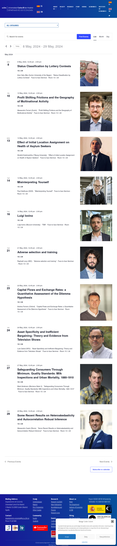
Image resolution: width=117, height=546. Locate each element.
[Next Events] (10, 46)
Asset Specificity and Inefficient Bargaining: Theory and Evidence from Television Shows (42, 335)
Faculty (35, 518)
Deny (85, 537)
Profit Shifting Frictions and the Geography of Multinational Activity (45, 99)
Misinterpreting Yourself (33, 182)
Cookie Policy (85, 542)
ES (41, 6)
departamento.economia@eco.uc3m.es (17, 518)
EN (41, 12)
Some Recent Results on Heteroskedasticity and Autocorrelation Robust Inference (45, 417)
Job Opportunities (74, 518)
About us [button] (55, 8)
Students (35, 521)
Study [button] (78, 7)
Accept (67, 537)
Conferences (54, 521)
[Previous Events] (6, 46)
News (71, 501)
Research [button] (70, 7)
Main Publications (56, 504)
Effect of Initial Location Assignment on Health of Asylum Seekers (43, 144)
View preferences (105, 537)
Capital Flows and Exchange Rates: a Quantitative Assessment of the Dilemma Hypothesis (43, 293)
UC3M (71, 510)
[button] (112, 521)
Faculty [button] (62, 7)
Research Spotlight (56, 501)
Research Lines (55, 513)
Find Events (83, 36)
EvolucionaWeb (65, 545)
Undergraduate (37, 501)
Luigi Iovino (25, 216)
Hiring (84, 7)
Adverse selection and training (37, 252)
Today (17, 46)
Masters (35, 504)
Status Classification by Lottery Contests (44, 66)
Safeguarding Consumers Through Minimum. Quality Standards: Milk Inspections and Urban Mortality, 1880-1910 (45, 373)
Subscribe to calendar (101, 469)
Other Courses (37, 510)
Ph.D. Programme (38, 507)
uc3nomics (92, 7)
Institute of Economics (102, 9)
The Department (74, 504)
